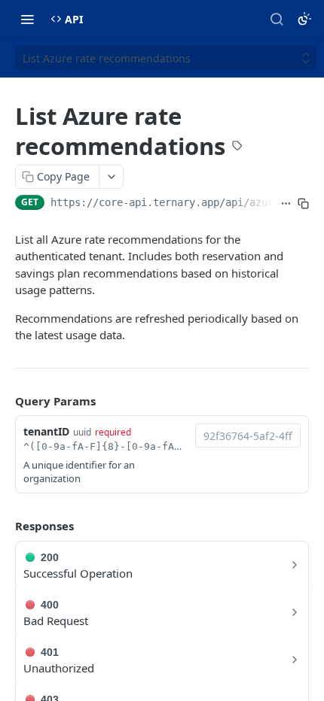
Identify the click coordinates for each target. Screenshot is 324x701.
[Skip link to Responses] (4, 525)
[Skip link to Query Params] (4, 400)
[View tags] (237, 147)
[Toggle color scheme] (304, 19)
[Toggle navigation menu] (27, 19)
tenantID (46, 431)
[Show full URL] (286, 204)
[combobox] (248, 435)
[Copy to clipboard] (303, 204)
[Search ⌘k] (276, 19)
